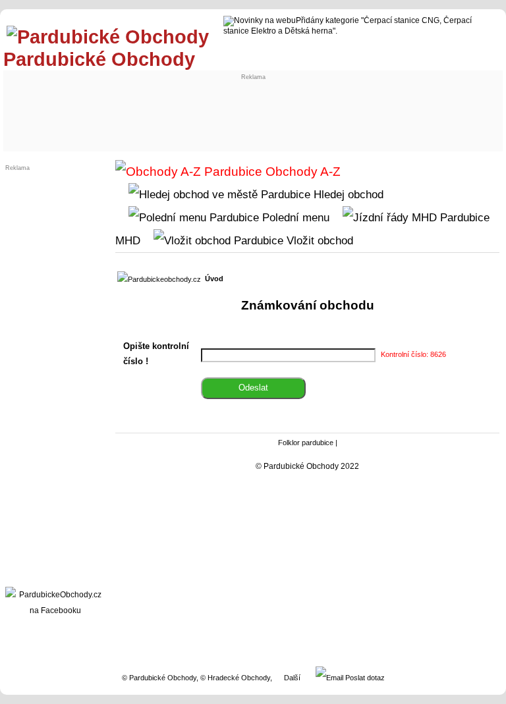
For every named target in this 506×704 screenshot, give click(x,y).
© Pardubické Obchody (159, 678)
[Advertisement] (250, 110)
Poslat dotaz (364, 678)
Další (292, 678)
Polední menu (294, 217)
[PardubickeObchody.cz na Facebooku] (55, 610)
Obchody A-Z (301, 171)
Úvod (214, 279)
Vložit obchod (318, 240)
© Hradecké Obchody (235, 678)
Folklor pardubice (305, 443)
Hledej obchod (346, 194)
